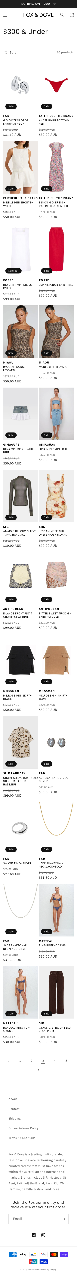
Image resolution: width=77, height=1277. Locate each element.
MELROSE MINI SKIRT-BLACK (17, 697)
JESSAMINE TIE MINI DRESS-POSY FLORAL (53, 533)
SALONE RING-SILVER (17, 863)
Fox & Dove (33, 1269)
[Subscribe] (63, 1219)
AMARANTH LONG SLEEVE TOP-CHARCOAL (19, 533)
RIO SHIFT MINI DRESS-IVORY (18, 286)
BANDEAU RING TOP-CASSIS (17, 1029)
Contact (14, 1109)
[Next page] (38, 1070)
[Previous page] (8, 1060)
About (13, 1099)
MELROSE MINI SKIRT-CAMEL (53, 697)
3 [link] (43, 1061)
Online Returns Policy (23, 1128)
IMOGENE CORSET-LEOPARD (16, 368)
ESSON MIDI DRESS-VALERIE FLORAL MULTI (53, 204)
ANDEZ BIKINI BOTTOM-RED (54, 122)
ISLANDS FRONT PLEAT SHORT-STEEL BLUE (17, 615)
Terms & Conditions (22, 1138)
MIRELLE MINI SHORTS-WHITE (18, 204)
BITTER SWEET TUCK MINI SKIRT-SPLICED (55, 615)
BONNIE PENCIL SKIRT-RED (56, 285)
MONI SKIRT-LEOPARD (53, 367)
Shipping (15, 1118)
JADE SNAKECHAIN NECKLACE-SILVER (15, 947)
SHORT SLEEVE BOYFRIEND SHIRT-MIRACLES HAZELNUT (20, 781)
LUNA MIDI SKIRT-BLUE (53, 449)
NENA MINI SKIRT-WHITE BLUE (19, 451)
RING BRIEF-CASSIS (52, 945)
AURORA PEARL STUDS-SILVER (54, 779)
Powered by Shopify (47, 1269)
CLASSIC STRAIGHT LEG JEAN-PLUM (55, 1029)
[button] (5, 15)
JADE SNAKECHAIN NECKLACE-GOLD (51, 865)
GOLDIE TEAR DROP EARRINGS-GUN (15, 122)
